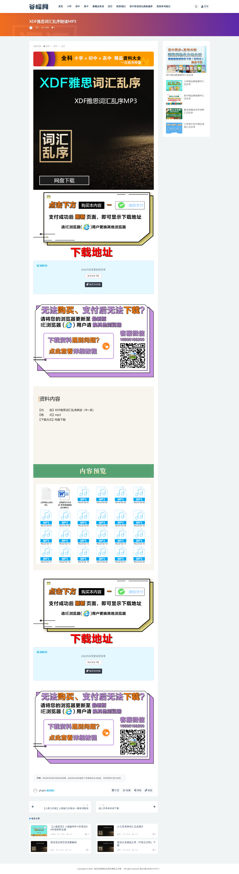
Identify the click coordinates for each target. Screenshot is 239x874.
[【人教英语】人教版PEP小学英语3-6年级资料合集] (39, 830)
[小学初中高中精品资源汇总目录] (174, 128)
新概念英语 (98, 6)
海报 (138, 790)
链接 (149, 790)
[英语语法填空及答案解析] (39, 846)
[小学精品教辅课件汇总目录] (174, 85)
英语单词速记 (163, 6)
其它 (110, 6)
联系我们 (121, 6)
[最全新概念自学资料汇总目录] (174, 113)
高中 (86, 6)
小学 (69, 6)
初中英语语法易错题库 (141, 6)
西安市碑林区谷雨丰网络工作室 (107, 869)
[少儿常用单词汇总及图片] (106, 830)
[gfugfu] (31, 27)
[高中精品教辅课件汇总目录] (186, 59)
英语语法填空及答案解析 (63, 842)
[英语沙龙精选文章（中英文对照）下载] (106, 846)
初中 (77, 6)
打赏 (116, 790)
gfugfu (46, 790)
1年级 (52, 834)
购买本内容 (95, 284)
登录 (206, 6)
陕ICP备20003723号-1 (149, 869)
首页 (60, 6)
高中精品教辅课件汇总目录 (179, 75)
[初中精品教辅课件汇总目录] (174, 99)
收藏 (128, 790)
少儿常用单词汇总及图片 (130, 826)
